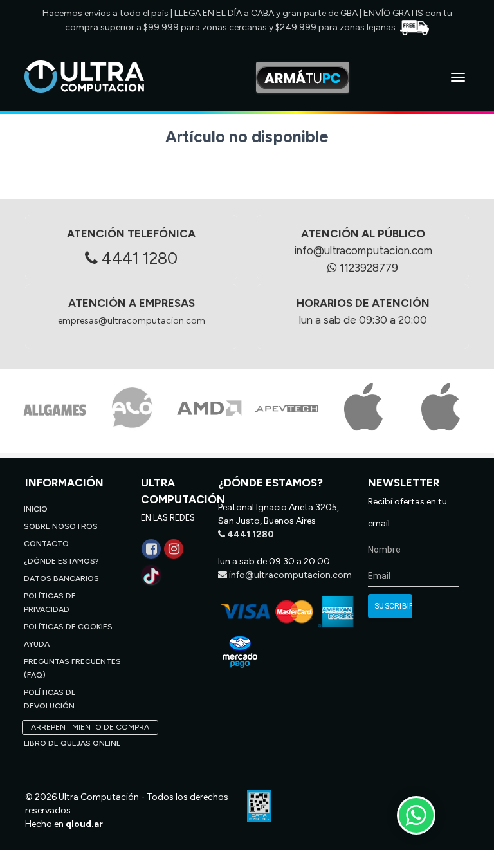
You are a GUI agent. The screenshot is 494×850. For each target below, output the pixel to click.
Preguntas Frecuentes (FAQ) (72, 668)
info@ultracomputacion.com (363, 250)
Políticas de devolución (50, 699)
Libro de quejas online (72, 743)
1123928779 (367, 267)
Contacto (46, 543)
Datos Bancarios (61, 578)
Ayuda (37, 644)
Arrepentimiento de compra (90, 727)
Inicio (36, 508)
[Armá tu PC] (302, 77)
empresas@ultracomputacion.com (131, 320)
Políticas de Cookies (68, 626)
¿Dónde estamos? (61, 561)
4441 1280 (138, 258)
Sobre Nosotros (61, 526)
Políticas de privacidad (50, 602)
